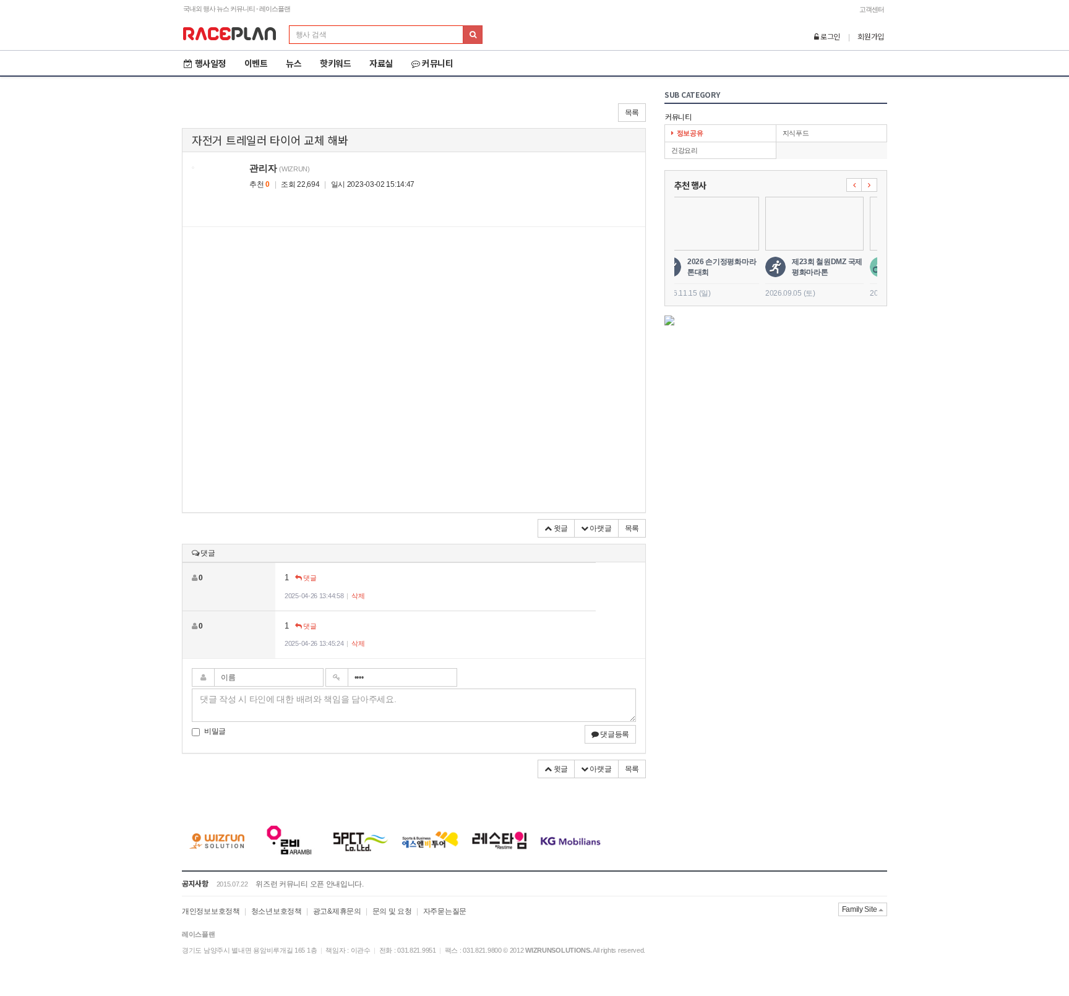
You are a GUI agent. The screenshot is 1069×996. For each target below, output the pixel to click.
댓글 (308, 578)
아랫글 (600, 528)
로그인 (829, 36)
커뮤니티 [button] (437, 63)
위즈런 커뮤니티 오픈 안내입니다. (309, 884)
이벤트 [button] (256, 63)
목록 (632, 112)
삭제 (357, 595)
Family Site (860, 909)
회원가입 (870, 36)
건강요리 (684, 150)
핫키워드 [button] (335, 63)
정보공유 (690, 133)
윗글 (560, 528)
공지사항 (195, 883)
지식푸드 (796, 133)
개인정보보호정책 (211, 911)
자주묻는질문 (444, 911)
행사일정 (210, 63)
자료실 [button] (381, 63)
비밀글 (215, 731)
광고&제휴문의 (337, 911)
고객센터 (871, 9)
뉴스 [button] (293, 63)
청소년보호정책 (276, 911)
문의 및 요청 (392, 911)
